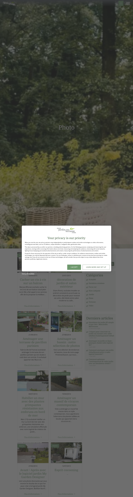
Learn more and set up (96, 267)
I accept (74, 267)
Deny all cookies (28, 274)
